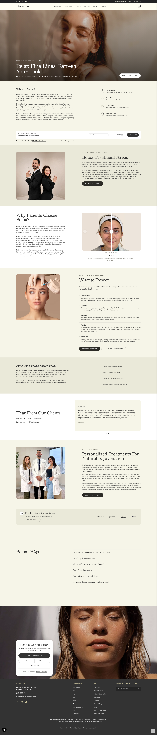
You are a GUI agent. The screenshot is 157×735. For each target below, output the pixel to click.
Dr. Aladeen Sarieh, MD (90, 719)
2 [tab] (111, 255)
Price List (78, 6)
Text (43, 660)
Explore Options (32, 520)
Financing (97, 697)
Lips (74, 690)
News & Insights (99, 704)
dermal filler (27, 250)
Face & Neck (76, 687)
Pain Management (78, 707)
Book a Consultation (100, 710)
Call (27, 660)
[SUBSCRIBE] (138, 688)
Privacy (85, 728)
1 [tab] (109, 255)
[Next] (138, 231)
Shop (95, 707)
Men (74, 704)
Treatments (57, 6)
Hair (74, 710)
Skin (74, 697)
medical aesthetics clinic (70, 719)
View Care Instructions (113, 349)
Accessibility (93, 728)
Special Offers (68, 6)
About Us (97, 687)
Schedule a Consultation (39, 141)
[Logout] (135, 6)
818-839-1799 (22, 1)
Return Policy (64, 728)
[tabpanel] (111, 233)
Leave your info (41, 672)
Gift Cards (87, 6)
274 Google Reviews (35, 418)
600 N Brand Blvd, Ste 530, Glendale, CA (128, 1)
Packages (75, 713)
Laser (74, 700)
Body (74, 694)
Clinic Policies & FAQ (100, 694)
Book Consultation (130, 75)
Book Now (103, 6)
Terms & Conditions (75, 728)
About (95, 6)
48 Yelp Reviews (33, 422)
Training (96, 700)
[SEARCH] (132, 6)
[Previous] (85, 231)
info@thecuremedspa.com (26, 697)
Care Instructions (99, 713)
